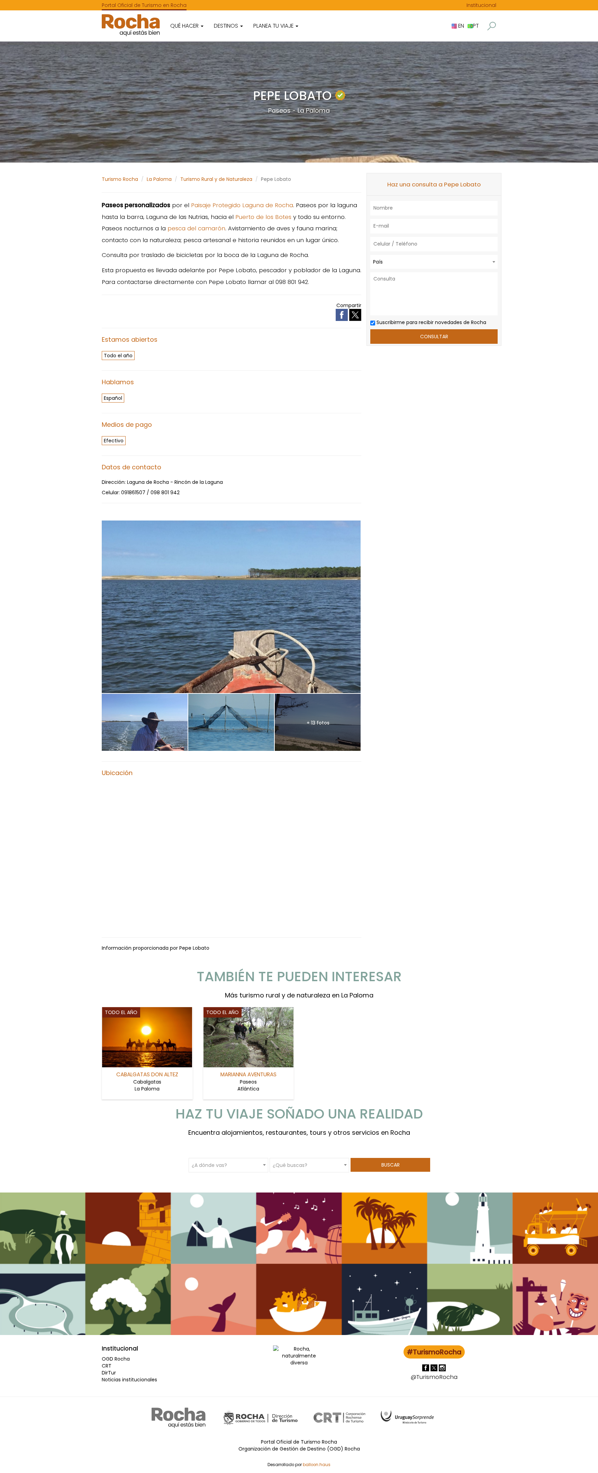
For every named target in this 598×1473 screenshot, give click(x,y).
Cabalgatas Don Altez (147, 1074)
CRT (106, 1365)
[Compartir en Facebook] (342, 314)
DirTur (109, 1372)
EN (460, 25)
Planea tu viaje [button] (274, 25)
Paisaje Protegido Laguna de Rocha (242, 205)
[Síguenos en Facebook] (426, 1367)
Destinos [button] (226, 25)
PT (476, 25)
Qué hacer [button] (185, 25)
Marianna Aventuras (248, 1074)
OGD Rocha (116, 1358)
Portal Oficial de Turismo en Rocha (144, 5)
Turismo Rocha (120, 179)
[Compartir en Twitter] (355, 314)
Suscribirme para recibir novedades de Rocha (430, 322)
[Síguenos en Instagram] (442, 1367)
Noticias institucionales (129, 1379)
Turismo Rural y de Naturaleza (216, 179)
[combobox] (434, 262)
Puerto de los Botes (263, 217)
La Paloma (159, 179)
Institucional (481, 5)
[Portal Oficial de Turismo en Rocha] (131, 25)
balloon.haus (316, 1464)
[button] (491, 26)
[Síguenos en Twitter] (435, 1367)
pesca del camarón (196, 228)
